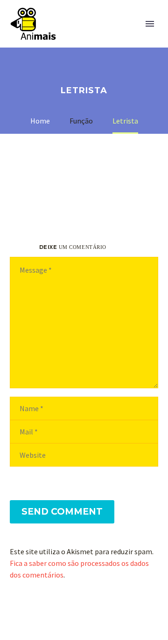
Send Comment (62, 511)
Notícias (102, 38)
